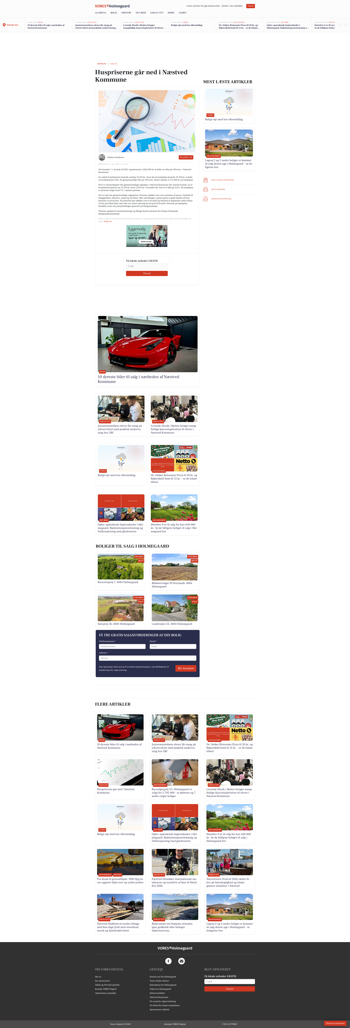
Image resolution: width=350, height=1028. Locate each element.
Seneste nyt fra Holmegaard (163, 976)
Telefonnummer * (107, 641)
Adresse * (103, 652)
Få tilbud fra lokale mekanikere (165, 1005)
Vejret (182, 12)
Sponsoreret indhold (159, 1009)
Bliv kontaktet (186, 668)
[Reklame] (146, 236)
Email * (153, 641)
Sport (171, 12)
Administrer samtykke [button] (105, 993)
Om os (98, 976)
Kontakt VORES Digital (105, 989)
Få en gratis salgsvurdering (163, 1001)
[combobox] (100, 658)
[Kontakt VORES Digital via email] (181, 961)
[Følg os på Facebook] (168, 961)
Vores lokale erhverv (159, 980)
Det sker (141, 12)
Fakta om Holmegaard (160, 989)
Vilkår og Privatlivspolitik (107, 985)
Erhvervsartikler (157, 993)
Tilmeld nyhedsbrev (335, 1023)
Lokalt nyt (156, 12)
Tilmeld (250, 6)
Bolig (113, 12)
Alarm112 (100, 12)
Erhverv (126, 12)
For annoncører (102, 980)
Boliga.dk (108, 221)
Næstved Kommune (159, 997)
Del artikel (184, 157)
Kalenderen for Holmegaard (163, 985)
